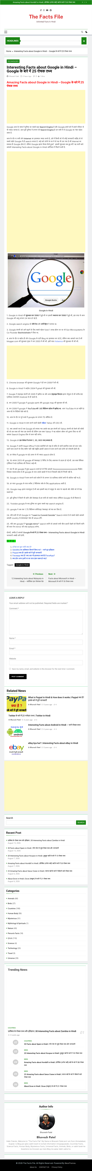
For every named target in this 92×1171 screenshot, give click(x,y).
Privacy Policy (57, 1167)
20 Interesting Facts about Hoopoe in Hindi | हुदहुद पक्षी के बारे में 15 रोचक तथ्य (36, 856)
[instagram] (43, 10)
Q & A (10, 938)
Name (12, 638)
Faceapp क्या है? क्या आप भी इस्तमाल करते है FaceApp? (33, 555)
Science (11, 943)
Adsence (59, 341)
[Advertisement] (46, 107)
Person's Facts (13, 933)
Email (12, 648)
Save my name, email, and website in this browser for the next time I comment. (43, 669)
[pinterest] (50, 10)
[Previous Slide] (82, 2)
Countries (12, 908)
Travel (10, 953)
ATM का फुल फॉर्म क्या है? (22, 547)
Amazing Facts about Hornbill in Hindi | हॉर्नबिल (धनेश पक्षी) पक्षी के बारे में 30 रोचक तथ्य (44, 2)
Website (12, 659)
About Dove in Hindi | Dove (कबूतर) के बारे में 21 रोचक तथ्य (29, 879)
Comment (14, 608)
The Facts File (46, 17)
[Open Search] (82, 32)
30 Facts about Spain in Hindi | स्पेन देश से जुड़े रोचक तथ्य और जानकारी (33, 848)
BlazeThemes (70, 1163)
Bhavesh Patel (14, 76)
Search (9, 818)
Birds (10, 903)
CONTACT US (44, 1167)
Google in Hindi (22, 565)
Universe (11, 958)
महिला (44, 423)
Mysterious (12, 918)
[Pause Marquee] (83, 40)
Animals (11, 898)
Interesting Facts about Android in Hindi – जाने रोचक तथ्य (54, 725)
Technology (13, 61)
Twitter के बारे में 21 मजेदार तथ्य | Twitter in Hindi (29, 715)
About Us (33, 1167)
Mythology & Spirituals (17, 923)
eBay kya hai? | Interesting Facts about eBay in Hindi (53, 743)
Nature (10, 928)
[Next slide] (86, 2)
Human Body (13, 913)
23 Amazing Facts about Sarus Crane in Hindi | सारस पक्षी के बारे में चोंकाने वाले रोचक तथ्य (40, 871)
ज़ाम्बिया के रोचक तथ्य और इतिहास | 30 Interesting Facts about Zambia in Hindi (36, 840)
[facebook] (41, 10)
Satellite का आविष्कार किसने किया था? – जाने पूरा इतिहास (33, 550)
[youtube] (47, 10)
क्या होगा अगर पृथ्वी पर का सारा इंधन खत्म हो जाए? (29, 558)
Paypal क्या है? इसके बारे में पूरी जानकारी (27, 552)
